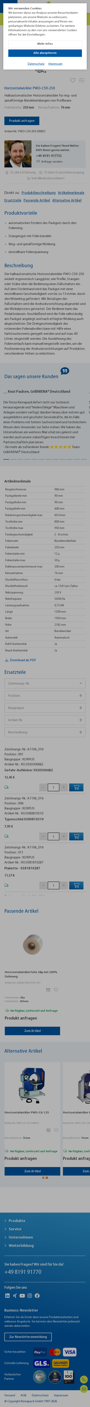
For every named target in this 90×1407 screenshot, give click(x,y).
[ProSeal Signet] (14, 1397)
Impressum (55, 64)
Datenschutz (36, 64)
